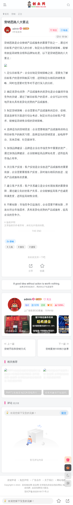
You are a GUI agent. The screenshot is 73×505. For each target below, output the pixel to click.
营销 (13, 13)
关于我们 (48, 480)
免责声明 (24, 480)
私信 (65, 30)
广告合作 (36, 480)
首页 (6, 13)
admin (15, 28)
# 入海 (10, 246)
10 (51, 304)
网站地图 (61, 480)
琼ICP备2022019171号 (35, 491)
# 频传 (21, 246)
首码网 (37, 487)
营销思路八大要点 (16, 22)
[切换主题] (68, 475)
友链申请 (11, 480)
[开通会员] (68, 467)
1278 (36, 304)
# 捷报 (32, 246)
